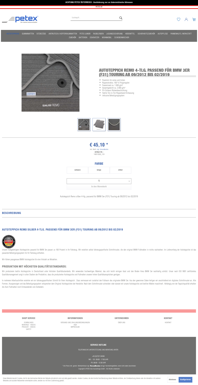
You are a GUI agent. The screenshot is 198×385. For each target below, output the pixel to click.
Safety (28, 329)
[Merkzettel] (181, 19)
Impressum (75, 327)
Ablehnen (172, 380)
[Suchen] (120, 18)
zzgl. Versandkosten (102, 149)
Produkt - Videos (28, 327)
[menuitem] (96, 19)
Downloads (28, 323)
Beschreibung (11, 213)
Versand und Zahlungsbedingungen (75, 323)
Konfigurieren (185, 380)
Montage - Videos (29, 325)
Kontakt (168, 323)
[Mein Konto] (188, 19)
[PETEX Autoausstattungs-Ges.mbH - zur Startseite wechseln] (20, 19)
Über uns (121, 323)
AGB (75, 325)
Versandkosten (95, 366)
